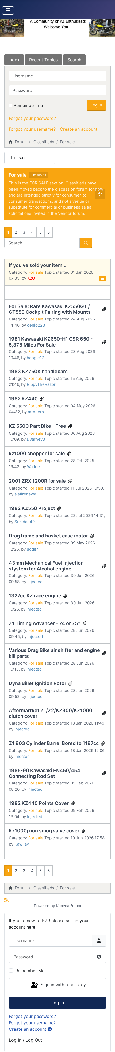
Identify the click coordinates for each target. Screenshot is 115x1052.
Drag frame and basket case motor (48, 536)
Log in (96, 105)
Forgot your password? (32, 118)
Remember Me (29, 970)
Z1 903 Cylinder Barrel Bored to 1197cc (54, 743)
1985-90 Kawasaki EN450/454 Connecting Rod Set (44, 773)
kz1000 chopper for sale (37, 453)
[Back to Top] (106, 1042)
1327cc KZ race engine (35, 595)
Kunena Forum (68, 905)
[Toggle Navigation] (8, 10)
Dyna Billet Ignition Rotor (37, 683)
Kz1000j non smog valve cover (44, 830)
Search (74, 59)
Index (14, 59)
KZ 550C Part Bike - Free (37, 426)
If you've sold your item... (37, 265)
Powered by (44, 905)
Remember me (28, 105)
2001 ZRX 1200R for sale (37, 481)
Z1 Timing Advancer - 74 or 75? (44, 623)
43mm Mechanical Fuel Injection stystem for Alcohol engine (46, 566)
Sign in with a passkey (62, 984)
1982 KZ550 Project (32, 508)
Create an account (78, 129)
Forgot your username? (32, 129)
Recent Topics (43, 59)
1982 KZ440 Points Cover (39, 803)
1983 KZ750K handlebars (38, 371)
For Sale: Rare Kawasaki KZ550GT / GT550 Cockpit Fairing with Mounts (50, 309)
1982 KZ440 (23, 398)
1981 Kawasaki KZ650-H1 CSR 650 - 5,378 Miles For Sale (51, 342)
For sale (18, 175)
